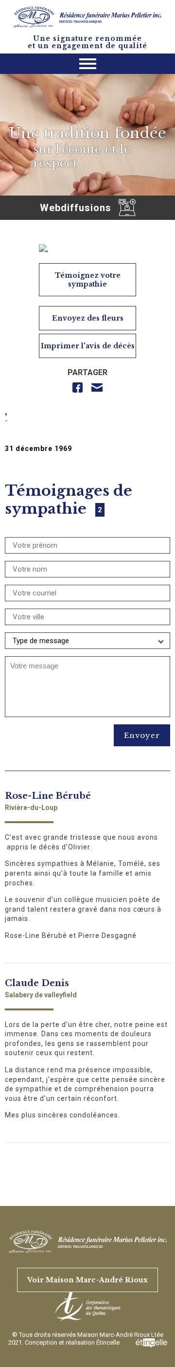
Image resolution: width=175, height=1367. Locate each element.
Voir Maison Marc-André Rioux (87, 1280)
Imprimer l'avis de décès (88, 346)
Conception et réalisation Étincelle (73, 1342)
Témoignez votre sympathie (88, 279)
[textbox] (87, 666)
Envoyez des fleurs (87, 318)
